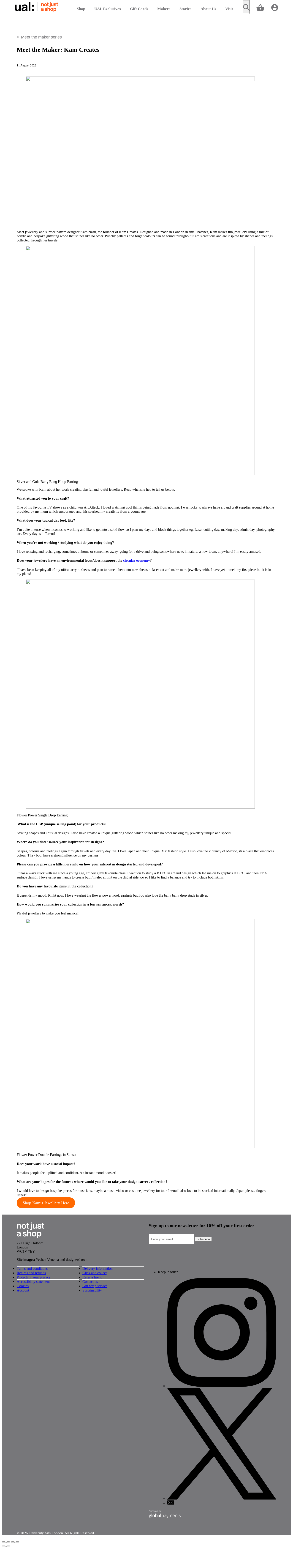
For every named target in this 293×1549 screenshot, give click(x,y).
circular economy (136, 560)
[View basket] (260, 7)
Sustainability (92, 1290)
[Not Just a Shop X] (221, 1498)
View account (274, 7)
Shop (81, 9)
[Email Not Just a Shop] (170, 1503)
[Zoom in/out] (17, 1542)
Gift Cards (139, 9)
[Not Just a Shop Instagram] (221, 1386)
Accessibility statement (33, 1282)
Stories (185, 9)
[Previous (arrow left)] (3, 1546)
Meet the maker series (41, 37)
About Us (208, 9)
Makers (163, 9)
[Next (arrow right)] (8, 1546)
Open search (246, 7)
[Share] (8, 1542)
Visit (229, 9)
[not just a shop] (30, 1239)
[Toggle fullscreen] (13, 1542)
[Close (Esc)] (3, 1542)
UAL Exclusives (107, 9)
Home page (36, 7)
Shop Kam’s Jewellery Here (46, 1203)
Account (23, 1290)
